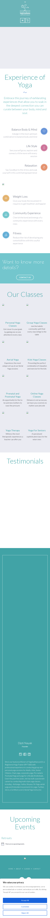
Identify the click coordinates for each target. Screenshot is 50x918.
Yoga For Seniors (37, 430)
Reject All (25, 913)
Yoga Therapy (13, 430)
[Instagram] (20, 754)
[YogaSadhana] (25, 859)
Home (10, 869)
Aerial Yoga (13, 359)
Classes (27, 869)
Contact (36, 869)
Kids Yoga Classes (37, 359)
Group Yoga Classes (37, 322)
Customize (25, 907)
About (18, 869)
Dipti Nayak (25, 743)
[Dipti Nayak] (25, 647)
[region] (25, 898)
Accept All (25, 900)
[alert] (24, 844)
